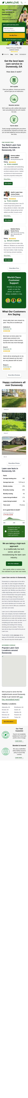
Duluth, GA (17, 709)
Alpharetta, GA (6, 707)
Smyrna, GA (5, 717)
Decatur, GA (5, 709)
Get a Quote (8, 183)
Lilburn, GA (5, 712)
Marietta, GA (17, 712)
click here (16, 635)
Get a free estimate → (14, 563)
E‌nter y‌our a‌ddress (8, 28)
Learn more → (19, 741)
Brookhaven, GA (18, 707)
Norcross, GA (5, 714)
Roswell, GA (17, 714)
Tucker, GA (17, 717)
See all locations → (9, 721)
